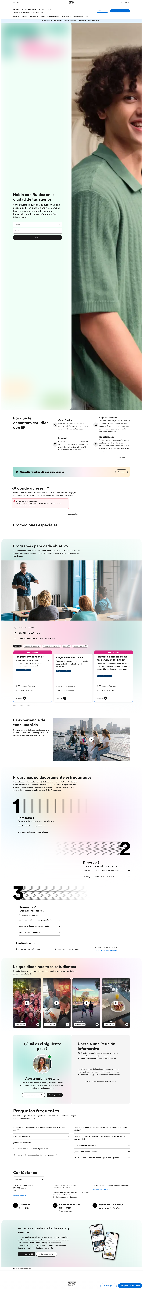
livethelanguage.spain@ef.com (65, 1197)
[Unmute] (37, 1024)
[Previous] (127, 705)
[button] (16, 2)
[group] (73, 646)
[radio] (17, 646)
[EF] (71, 2)
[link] (32, 11)
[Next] (131, 705)
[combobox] (37, 224)
